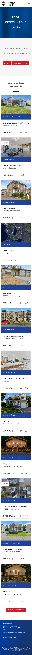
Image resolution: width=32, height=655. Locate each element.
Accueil (7, 63)
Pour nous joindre (21, 63)
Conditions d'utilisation (17, 649)
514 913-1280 (9, 631)
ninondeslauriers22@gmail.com (16, 632)
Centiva (19, 653)
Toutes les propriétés (16, 610)
